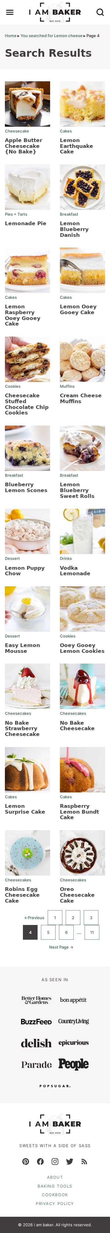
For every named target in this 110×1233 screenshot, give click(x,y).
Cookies (12, 386)
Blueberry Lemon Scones (26, 487)
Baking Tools (55, 1186)
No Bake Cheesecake (77, 726)
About (55, 1177)
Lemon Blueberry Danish (74, 229)
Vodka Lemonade (75, 571)
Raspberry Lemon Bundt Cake (79, 811)
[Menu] (9, 12)
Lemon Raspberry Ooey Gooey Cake (22, 315)
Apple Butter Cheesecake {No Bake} (23, 146)
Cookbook (55, 1194)
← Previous (34, 920)
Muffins (67, 386)
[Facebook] (40, 1161)
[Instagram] (55, 1161)
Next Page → (61, 949)
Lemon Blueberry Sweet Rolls (77, 490)
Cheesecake (17, 131)
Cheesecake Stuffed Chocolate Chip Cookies (27, 404)
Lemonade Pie (25, 223)
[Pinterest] (25, 1161)
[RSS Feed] (84, 1161)
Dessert (12, 558)
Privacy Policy (55, 1203)
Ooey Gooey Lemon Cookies (82, 648)
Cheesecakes (18, 713)
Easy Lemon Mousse (22, 648)
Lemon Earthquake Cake (76, 146)
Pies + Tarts (16, 214)
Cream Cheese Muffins (81, 398)
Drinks (66, 558)
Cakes (66, 131)
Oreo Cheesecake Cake (77, 895)
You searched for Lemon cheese (51, 35)
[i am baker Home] (55, 12)
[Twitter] (69, 1161)
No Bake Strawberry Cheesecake (22, 728)
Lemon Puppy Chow (25, 571)
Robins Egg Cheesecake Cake (22, 895)
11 (94, 935)
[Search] (100, 12)
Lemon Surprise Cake (25, 809)
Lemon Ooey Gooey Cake (78, 309)
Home (10, 35)
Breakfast (69, 214)
